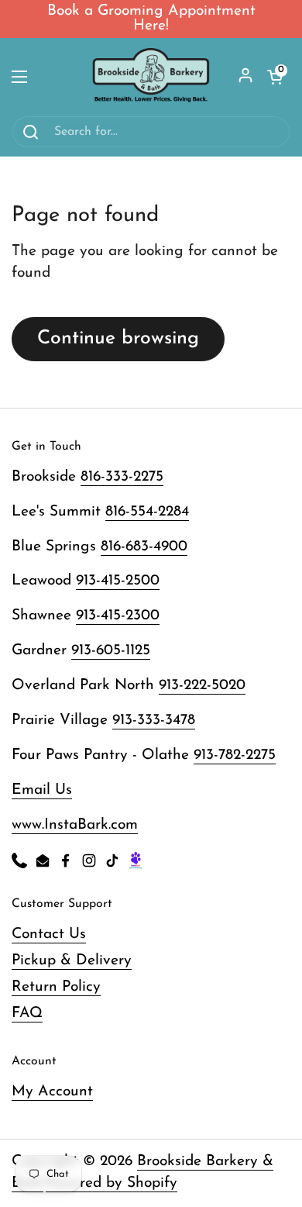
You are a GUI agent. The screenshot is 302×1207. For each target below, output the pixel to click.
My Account (52, 1092)
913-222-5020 (202, 685)
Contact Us (49, 934)
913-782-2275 (235, 755)
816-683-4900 (144, 547)
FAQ (27, 1013)
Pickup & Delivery (72, 961)
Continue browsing (118, 338)
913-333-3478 (153, 720)
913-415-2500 (118, 581)
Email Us (42, 790)
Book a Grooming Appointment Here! (151, 18)
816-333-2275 (122, 477)
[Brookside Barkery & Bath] (151, 77)
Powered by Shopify (111, 1183)
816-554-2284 (147, 512)
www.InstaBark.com (75, 825)
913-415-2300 (118, 616)
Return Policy (56, 987)
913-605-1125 (110, 650)
